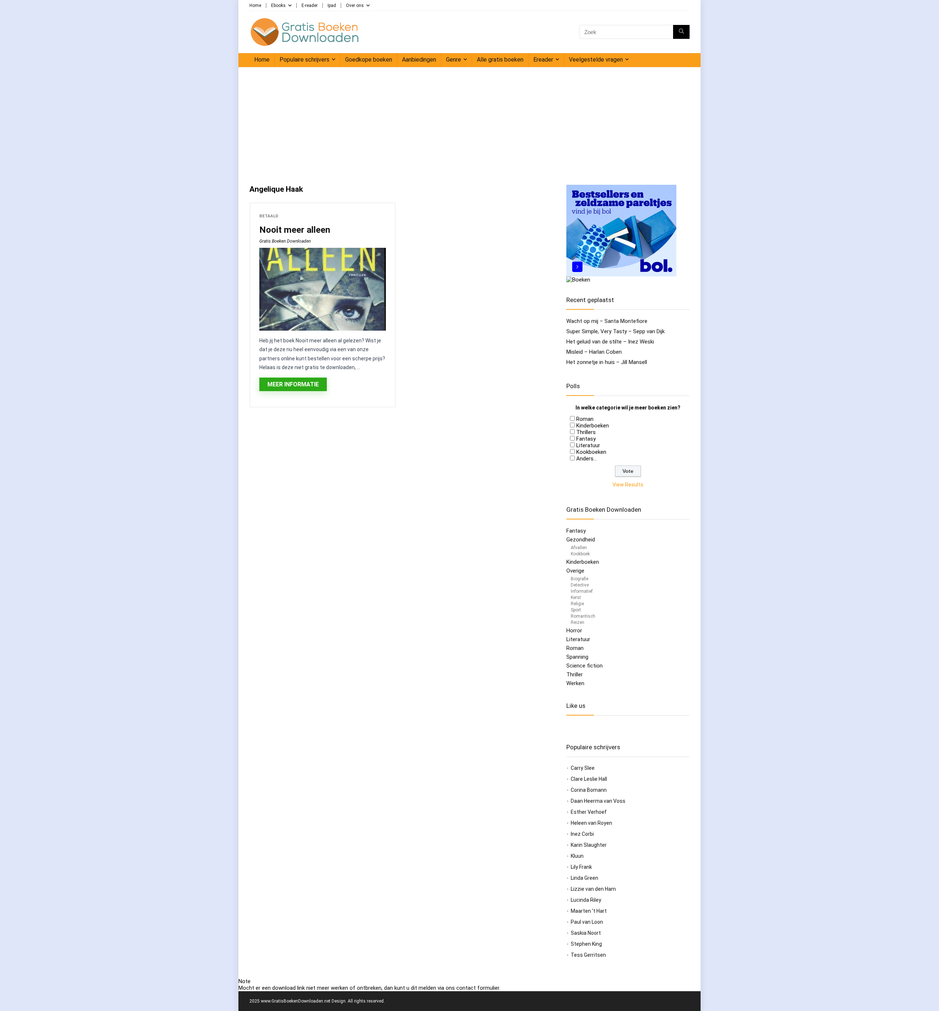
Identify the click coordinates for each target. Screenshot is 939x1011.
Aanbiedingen (419, 59)
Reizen (577, 622)
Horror (574, 630)
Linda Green (584, 878)
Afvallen (579, 547)
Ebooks (278, 5)
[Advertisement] (469, 122)
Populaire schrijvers (304, 59)
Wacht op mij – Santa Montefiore (606, 321)
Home (255, 5)
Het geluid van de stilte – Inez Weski (610, 341)
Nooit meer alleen (294, 230)
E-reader (310, 5)
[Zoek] (681, 32)
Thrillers (586, 432)
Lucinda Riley (586, 900)
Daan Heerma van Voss (598, 801)
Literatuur (588, 445)
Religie (577, 603)
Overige (575, 570)
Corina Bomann (589, 790)
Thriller (574, 674)
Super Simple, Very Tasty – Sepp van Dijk (615, 331)
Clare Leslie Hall (589, 779)
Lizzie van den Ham (593, 889)
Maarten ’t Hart (589, 911)
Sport (576, 610)
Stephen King (586, 944)
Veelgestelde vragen (596, 59)
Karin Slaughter (589, 845)
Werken (575, 683)
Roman (584, 419)
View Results (628, 485)
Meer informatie (293, 384)
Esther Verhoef (589, 812)
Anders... (586, 458)
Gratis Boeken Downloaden (285, 241)
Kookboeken (591, 452)
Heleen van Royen (591, 823)
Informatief (582, 591)
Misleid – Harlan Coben (594, 352)
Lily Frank (581, 867)
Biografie (579, 578)
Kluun (577, 856)
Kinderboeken (592, 425)
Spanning (577, 657)
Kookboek (580, 553)
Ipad (332, 5)
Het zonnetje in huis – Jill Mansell (606, 362)
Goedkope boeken (368, 59)
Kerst (576, 597)
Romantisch (583, 616)
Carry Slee (583, 768)
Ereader (543, 59)
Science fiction (584, 665)
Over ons (355, 5)
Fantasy (586, 438)
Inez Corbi (582, 834)
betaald (268, 216)
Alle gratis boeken (500, 59)
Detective (580, 585)
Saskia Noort (586, 933)
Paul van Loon (587, 922)
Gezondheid (580, 539)
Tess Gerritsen (588, 955)
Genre (453, 59)
